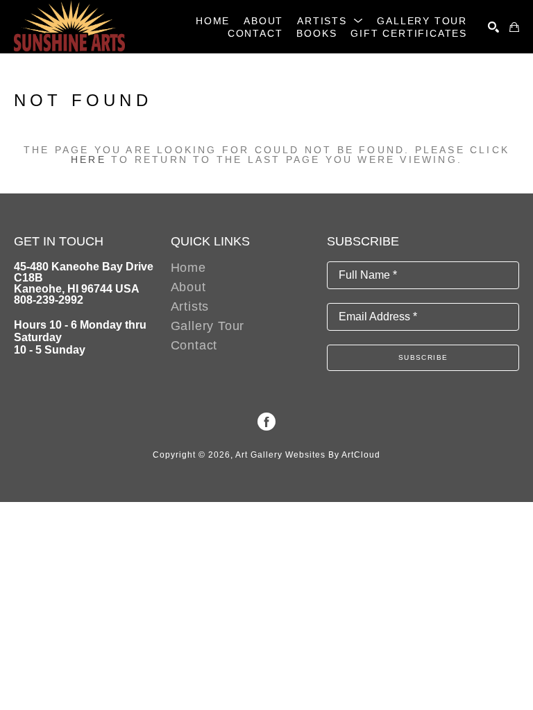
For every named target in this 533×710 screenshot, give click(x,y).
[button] (330, 20)
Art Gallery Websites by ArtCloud (307, 455)
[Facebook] (266, 422)
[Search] (493, 27)
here (88, 159)
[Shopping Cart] (514, 27)
